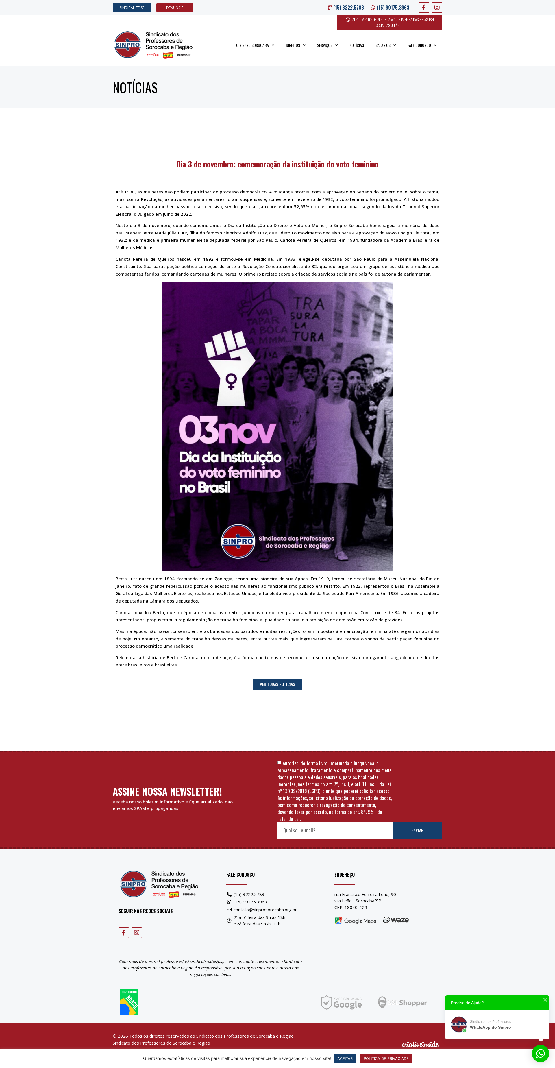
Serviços (324, 45)
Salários (383, 45)
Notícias (356, 45)
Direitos (293, 45)
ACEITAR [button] (345, 1058)
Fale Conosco (419, 45)
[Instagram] (437, 7)
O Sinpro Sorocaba (252, 45)
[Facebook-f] (424, 7)
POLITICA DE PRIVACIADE (386, 1058)
